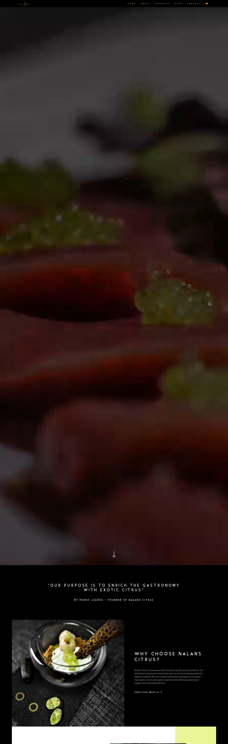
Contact (194, 3)
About (146, 3)
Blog (179, 3)
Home (132, 3)
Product (163, 3)
